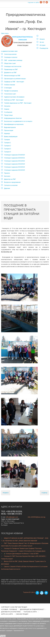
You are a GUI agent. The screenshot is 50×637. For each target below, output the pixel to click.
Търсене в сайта (33, 2)
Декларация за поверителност (32, 609)
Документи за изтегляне (11, 611)
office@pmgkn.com (12, 517)
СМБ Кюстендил (22, 614)
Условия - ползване (9, 609)
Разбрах (3, 636)
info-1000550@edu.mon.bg (36, 517)
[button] (19, 287)
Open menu (5, 33)
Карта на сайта (7, 614)
